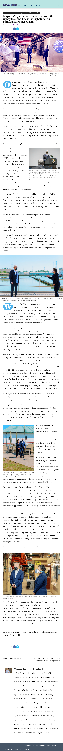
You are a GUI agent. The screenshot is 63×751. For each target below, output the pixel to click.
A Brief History (22, 5)
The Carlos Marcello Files (28, 745)
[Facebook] (14, 28)
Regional (21, 13)
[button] (58, 5)
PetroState (6, 13)
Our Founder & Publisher (33, 5)
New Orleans (29, 13)
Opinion (36, 13)
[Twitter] (17, 28)
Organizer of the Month (51, 745)
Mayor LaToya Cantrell (11, 25)
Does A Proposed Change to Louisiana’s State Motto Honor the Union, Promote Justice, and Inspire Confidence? (46, 660)
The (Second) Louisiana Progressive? (12, 658)
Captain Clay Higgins (40, 745)
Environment (14, 13)
